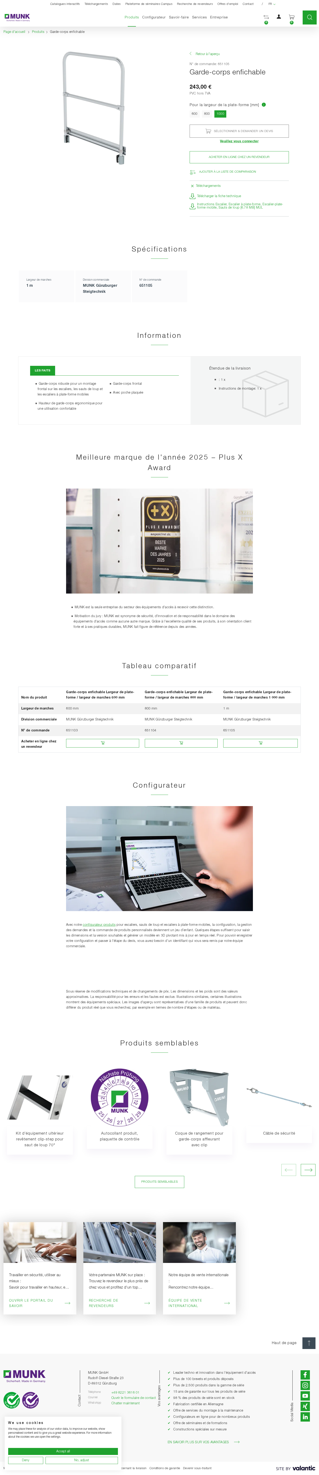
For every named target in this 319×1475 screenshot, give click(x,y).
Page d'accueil (14, 32)
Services (199, 17)
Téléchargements (96, 4)
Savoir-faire (179, 17)
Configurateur (154, 17)
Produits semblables (159, 1181)
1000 (221, 113)
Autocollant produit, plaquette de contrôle (119, 1136)
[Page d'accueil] (15, 18)
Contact (248, 4)
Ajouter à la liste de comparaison (227, 171)
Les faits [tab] (42, 370)
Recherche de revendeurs (195, 4)
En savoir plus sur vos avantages (198, 1442)
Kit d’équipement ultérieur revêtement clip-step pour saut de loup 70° (40, 1139)
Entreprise (219, 17)
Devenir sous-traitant (197, 1468)
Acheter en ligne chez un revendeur (239, 157)
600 (195, 113)
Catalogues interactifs (65, 4)
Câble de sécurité (279, 1134)
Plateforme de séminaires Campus (148, 4)
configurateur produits (99, 924)
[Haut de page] (308, 1343)
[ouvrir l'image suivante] (308, 1170)
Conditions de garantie (164, 1468)
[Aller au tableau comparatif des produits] (264, 105)
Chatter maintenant (125, 1403)
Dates (117, 4)
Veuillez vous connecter (239, 141)
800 (207, 113)
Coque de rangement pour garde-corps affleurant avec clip (199, 1139)
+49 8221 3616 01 (125, 1392)
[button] (266, 17)
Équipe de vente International (185, 1303)
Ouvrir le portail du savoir (31, 1303)
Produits (133, 17)
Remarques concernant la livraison (123, 1468)
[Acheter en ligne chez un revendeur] (102, 743)
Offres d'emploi (227, 4)
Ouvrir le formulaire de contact (133, 1398)
